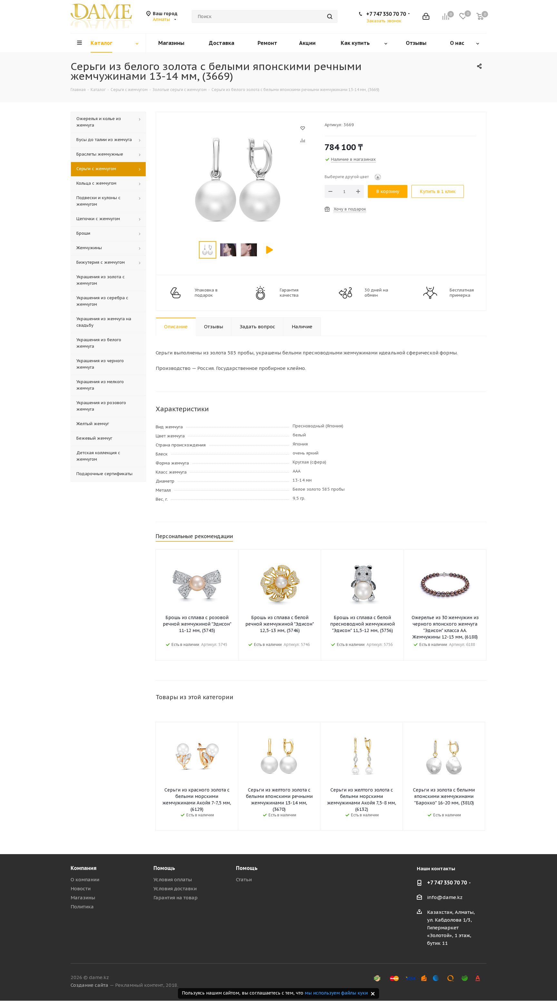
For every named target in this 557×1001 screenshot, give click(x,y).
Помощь (164, 868)
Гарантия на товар (175, 897)
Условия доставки (175, 888)
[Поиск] (329, 16)
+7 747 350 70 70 (386, 14)
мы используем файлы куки (336, 993)
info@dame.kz (445, 897)
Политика (82, 907)
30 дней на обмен (376, 293)
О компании (85, 879)
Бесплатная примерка (462, 293)
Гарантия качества (289, 293)
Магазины (83, 897)
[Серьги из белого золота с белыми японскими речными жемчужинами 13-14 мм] (238, 131)
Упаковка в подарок (206, 293)
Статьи (244, 879)
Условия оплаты (172, 879)
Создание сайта (89, 985)
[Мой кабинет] (426, 16)
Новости (81, 888)
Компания (83, 868)
